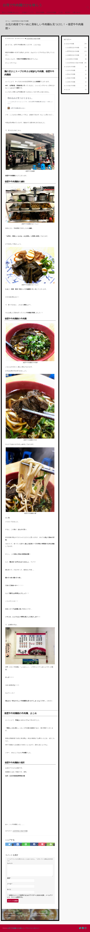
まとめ (60, 12)
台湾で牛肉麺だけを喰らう (15, 928)
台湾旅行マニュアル (28, 12)
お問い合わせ (76, 12)
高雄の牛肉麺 (76, 78)
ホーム (7, 21)
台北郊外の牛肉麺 (76, 59)
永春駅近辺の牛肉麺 (76, 55)
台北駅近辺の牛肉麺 (76, 47)
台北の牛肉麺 (40, 12)
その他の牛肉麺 (76, 85)
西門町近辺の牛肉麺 (76, 51)
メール (9, 884)
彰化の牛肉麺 (76, 74)
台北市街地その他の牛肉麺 (20, 21)
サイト (9, 889)
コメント (10, 863)
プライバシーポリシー (32, 928)
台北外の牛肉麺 (51, 12)
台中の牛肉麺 (76, 70)
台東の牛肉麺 (76, 82)
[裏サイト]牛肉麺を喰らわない (11, 12)
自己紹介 (67, 12)
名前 (9, 878)
